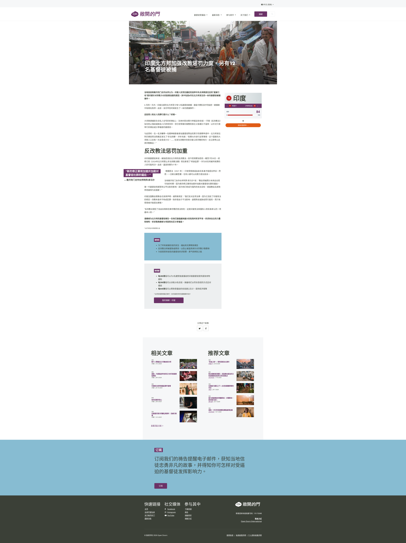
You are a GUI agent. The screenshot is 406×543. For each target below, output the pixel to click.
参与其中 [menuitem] (230, 15)
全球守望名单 (150, 512)
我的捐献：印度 (168, 300)
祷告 (186, 512)
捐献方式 (188, 518)
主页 (146, 509)
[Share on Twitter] (199, 328)
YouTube (170, 515)
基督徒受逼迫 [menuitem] (200, 15)
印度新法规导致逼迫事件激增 (161, 386)
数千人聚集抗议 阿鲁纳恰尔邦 (161, 362)
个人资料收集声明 (255, 535)
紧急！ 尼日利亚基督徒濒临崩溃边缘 (220, 410)
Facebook (171, 509)
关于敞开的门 (150, 515)
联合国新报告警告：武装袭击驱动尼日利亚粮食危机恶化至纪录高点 (221, 375)
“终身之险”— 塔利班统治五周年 (218, 362)
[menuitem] (267, 4)
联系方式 (258, 519)
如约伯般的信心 (157, 400)
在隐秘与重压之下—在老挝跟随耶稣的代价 (221, 387)
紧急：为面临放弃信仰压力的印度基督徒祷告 (164, 375)
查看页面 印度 (156, 426)
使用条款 (230, 535)
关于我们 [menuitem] (244, 15)
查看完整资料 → (243, 125)
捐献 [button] (261, 14)
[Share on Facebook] (206, 328)
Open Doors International (251, 521)
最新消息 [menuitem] (216, 15)
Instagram (171, 512)
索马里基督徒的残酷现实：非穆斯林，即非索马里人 (221, 399)
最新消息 (148, 518)
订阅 (161, 486)
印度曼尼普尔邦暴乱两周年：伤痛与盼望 (164, 414)
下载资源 (188, 509)
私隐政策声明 (241, 535)
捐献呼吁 (188, 515)
